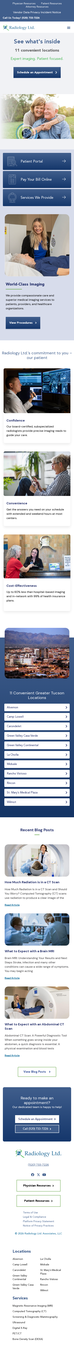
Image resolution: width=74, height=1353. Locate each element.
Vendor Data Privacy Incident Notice (37, 12)
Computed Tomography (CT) (29, 1311)
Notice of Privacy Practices (38, 1225)
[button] (68, 27)
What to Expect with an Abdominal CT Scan (34, 1026)
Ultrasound (19, 1322)
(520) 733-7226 (38, 1165)
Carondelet (19, 1270)
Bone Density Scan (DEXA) (28, 1339)
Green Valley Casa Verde (23, 1286)
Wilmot (44, 1290)
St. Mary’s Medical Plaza (50, 1272)
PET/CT (17, 1333)
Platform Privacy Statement (38, 1221)
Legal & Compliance (34, 1216)
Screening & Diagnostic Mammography (35, 1316)
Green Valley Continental (20, 1277)
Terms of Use (30, 1212)
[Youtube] (44, 1174)
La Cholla (45, 1258)
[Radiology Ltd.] (19, 28)
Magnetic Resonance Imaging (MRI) (33, 1305)
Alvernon (18, 1258)
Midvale (44, 1264)
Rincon (44, 1284)
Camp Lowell (20, 1264)
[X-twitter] (38, 1174)
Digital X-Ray (20, 1327)
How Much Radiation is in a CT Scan (32, 882)
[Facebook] (32, 1174)
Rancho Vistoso (49, 1279)
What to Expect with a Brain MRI (29, 951)
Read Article (12, 905)
